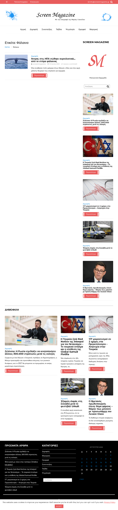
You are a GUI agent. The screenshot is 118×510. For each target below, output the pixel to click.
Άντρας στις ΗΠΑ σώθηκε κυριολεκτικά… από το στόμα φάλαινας (53, 60)
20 (96, 466)
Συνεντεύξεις (47, 29)
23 (111, 466)
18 (86, 466)
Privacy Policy (109, 502)
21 (101, 466)
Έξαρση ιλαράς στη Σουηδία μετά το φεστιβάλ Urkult (97, 249)
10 (82, 462)
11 (86, 462)
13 (96, 462)
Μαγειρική (94, 29)
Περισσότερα (39, 75)
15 (106, 462)
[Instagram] (7, 2)
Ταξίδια (59, 29)
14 (101, 462)
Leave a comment (70, 64)
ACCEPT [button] (59, 506)
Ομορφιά (82, 29)
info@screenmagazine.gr (99, 2)
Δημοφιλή (34, 29)
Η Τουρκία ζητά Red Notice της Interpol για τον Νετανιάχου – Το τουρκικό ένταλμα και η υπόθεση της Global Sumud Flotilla (97, 165)
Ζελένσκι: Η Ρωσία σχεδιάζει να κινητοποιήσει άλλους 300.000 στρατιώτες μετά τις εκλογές (96, 122)
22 (106, 466)
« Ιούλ (81, 479)
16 (110, 462)
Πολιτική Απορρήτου (21, 2)
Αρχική (23, 29)
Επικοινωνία (34, 2)
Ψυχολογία (70, 29)
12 (91, 462)
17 (82, 466)
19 (91, 466)
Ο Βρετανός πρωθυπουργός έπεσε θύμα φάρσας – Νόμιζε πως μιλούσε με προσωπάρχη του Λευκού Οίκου (97, 290)
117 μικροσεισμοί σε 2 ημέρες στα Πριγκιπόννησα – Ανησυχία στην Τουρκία (96, 208)
